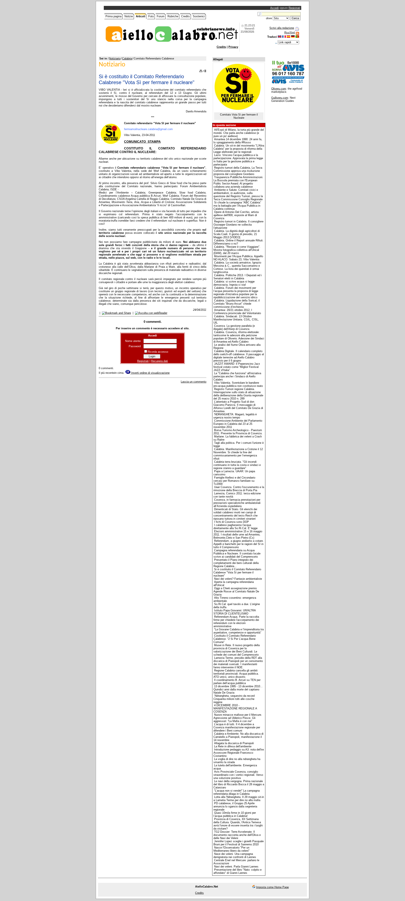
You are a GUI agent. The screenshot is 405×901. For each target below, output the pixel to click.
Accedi (274, 7)
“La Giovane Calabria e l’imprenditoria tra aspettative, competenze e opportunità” (238, 631)
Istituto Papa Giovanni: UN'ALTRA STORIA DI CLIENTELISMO (234, 612)
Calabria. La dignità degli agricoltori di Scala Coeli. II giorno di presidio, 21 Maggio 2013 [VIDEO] (236, 234)
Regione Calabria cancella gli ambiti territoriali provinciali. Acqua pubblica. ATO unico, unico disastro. (236, 673)
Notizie (128, 16)
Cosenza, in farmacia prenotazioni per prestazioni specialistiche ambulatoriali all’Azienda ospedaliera (237, 503)
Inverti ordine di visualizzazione (150, 372)
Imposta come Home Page (272, 887)
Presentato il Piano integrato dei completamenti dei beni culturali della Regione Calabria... (236, 563)
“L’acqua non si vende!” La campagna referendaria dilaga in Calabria (236, 792)
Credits (185, 16)
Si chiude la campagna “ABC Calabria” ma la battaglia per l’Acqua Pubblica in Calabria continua (237, 205)
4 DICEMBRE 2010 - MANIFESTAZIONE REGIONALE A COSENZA (235, 708)
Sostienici (199, 16)
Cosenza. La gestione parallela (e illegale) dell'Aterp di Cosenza (234, 327)
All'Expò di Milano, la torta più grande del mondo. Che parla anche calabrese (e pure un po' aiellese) (238, 133)
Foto (151, 16)
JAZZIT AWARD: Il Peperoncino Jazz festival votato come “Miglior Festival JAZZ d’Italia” (236, 367)
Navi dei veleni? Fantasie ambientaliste (238, 578)
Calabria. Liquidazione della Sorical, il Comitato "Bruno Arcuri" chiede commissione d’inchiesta (236, 303)
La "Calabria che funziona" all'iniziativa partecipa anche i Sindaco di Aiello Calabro (237, 376)
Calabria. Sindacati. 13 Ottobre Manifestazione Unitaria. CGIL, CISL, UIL (236, 319)
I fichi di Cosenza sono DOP (231, 521)
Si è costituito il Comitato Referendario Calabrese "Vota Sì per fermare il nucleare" (237, 572)
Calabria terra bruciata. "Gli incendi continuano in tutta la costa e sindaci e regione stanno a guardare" (237, 465)
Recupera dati (159, 361)
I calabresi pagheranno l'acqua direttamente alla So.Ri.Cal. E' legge (235, 526)
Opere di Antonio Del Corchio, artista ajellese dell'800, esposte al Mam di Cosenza (236, 215)
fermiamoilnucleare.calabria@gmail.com (148, 129)
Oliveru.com (278, 88)
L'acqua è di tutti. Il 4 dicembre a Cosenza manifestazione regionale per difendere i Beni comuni (236, 727)
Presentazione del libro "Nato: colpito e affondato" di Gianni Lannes (237, 871)
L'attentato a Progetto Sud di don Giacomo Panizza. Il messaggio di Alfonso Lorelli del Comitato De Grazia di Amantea (238, 406)
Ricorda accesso (158, 351)
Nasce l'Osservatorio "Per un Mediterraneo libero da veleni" (231, 849)
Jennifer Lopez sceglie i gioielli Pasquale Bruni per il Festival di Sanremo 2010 (238, 843)
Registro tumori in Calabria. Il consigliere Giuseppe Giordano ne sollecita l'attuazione (238, 224)
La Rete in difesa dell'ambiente (232, 746)
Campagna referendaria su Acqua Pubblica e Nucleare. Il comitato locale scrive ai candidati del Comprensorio (237, 553)
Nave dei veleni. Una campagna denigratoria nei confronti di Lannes (234, 855)
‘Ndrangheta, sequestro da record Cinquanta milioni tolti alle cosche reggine (234, 699)
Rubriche (172, 16)
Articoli (140, 16)
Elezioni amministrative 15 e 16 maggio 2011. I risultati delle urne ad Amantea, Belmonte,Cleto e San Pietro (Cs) (237, 534)
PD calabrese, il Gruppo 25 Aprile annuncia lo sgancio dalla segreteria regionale (235, 806)
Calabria (127, 58)
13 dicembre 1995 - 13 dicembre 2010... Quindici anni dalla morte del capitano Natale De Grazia (238, 689)
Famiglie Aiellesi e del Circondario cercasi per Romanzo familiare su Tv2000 (234, 480)
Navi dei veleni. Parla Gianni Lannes (236, 866)
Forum (161, 16)
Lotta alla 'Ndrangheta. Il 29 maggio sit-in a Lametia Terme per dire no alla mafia (238, 798)
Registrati (294, 7)
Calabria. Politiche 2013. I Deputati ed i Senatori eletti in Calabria (237, 277)
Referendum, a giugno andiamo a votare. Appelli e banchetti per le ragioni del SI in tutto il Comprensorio (238, 544)
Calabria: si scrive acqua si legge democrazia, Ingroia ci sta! (234, 283)
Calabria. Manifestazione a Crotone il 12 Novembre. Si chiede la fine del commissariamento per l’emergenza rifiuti (238, 454)
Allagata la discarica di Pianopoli (234, 743)
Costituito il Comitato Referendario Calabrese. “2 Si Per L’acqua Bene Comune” (234, 639)
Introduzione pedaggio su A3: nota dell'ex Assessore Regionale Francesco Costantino (238, 752)
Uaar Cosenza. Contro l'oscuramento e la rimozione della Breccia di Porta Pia (238, 488)
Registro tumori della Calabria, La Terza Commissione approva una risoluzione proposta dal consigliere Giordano (237, 171)
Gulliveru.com (279, 97)
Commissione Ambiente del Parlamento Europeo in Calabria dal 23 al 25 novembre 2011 (237, 424)
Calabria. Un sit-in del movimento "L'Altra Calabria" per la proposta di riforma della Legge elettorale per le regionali (238, 148)
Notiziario (114, 58)
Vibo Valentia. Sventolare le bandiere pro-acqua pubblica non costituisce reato (238, 384)
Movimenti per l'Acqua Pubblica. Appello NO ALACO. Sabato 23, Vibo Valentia (238, 258)
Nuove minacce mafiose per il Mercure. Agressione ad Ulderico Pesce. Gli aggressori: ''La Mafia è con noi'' (237, 718)
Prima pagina (113, 16)
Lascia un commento (193, 381)
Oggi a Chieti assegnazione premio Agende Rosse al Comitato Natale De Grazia (236, 591)
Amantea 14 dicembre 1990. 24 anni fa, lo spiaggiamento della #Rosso (237, 141)
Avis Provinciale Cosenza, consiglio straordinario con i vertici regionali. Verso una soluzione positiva (238, 775)
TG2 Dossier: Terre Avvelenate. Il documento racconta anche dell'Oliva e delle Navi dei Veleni (237, 835)
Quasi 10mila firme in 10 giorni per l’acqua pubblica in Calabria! (234, 814)
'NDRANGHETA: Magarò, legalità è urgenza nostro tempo (235, 416)
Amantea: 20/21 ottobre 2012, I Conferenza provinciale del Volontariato (237, 311)
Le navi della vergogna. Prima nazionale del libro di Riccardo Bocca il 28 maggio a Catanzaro (238, 784)
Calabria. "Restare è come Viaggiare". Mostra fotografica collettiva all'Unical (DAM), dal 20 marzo (236, 250)
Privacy (233, 46)
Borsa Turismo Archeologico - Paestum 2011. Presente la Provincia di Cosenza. (237, 432)
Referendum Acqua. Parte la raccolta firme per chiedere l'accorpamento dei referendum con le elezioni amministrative (236, 621)
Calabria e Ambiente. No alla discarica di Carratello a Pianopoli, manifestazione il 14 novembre (238, 737)
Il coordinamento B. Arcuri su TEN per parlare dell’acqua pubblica (237, 681)
